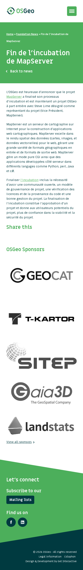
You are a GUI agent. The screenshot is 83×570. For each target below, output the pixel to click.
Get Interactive (67, 561)
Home (9, 34)
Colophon (70, 556)
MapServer (14, 97)
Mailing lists (20, 500)
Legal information (50, 556)
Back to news (21, 71)
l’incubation (29, 180)
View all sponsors (19, 442)
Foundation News (27, 34)
